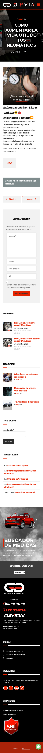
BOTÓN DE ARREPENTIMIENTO (9, 714)
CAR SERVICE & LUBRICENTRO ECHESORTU (15, 655)
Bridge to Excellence (12, 199)
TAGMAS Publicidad (26, 749)
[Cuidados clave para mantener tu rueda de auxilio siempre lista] (7, 377)
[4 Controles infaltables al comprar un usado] (7, 405)
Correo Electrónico (8, 430)
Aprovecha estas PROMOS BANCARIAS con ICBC (31, 199)
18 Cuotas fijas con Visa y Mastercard (17, 479)
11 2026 (18, 393)
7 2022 (21, 19)
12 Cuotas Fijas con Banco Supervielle (17, 465)
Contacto (9, 163)
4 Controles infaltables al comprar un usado (26, 402)
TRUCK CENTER (9, 658)
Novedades (17, 52)
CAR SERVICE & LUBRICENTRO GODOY (14, 651)
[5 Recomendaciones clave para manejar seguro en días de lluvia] (7, 391)
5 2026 (18, 405)
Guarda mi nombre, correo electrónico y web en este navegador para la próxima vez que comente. (21, 286)
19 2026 (18, 380)
